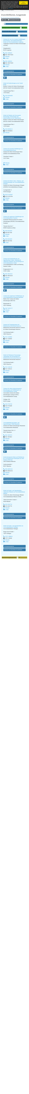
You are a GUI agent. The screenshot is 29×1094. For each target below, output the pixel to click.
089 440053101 (9, 469)
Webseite (7, 56)
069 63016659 (8, 230)
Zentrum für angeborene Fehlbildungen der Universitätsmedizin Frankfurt (13, 217)
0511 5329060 (8, 337)
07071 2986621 (9, 536)
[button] (4, 19)
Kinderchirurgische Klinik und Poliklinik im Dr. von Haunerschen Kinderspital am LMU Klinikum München (13, 458)
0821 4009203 (8, 53)
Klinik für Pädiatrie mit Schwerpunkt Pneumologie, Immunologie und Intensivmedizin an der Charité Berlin (12, 117)
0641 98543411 (9, 273)
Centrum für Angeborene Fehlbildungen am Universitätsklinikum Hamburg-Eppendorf (13, 296)
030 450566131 (9, 129)
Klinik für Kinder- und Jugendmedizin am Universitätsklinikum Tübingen (13, 526)
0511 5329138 (8, 367)
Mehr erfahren (10, 8)
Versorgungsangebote (9, 71)
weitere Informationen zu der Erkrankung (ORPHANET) (10, 17)
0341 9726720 (8, 404)
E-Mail (6, 58)
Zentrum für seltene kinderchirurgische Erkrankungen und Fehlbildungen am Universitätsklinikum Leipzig (12, 390)
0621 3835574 (8, 435)
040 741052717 (9, 308)
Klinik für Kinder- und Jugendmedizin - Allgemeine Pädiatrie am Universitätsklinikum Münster (14, 492)
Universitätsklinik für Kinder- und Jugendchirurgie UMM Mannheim (11, 423)
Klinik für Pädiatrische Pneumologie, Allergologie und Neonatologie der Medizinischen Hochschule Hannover (12, 356)
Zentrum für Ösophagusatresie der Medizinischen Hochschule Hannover (12, 325)
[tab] (5, 24)
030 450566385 (9, 95)
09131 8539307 (9, 194)
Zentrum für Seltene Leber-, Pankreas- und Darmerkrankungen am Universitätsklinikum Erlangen (13, 182)
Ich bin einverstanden (23, 3)
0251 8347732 (8, 504)
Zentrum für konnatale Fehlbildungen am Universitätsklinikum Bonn (13, 149)
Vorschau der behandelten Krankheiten (13, 74)
